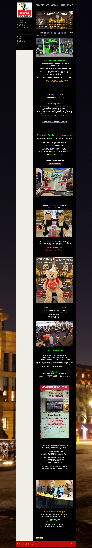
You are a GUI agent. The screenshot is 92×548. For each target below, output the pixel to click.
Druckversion (21, 543)
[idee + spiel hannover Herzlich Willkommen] (48, 33)
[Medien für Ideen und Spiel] (54, 411)
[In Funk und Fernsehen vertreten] (54, 494)
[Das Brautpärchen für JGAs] (54, 223)
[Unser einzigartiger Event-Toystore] (54, 47)
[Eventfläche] (54, 182)
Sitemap (27, 543)
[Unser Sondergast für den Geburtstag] (54, 280)
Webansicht (72, 543)
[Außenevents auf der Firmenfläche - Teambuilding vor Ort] (54, 333)
